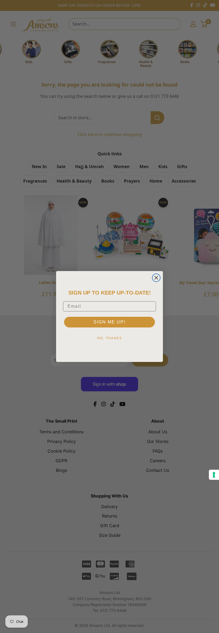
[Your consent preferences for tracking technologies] (214, 475)
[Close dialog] (156, 278)
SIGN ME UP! (109, 322)
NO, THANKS (109, 338)
